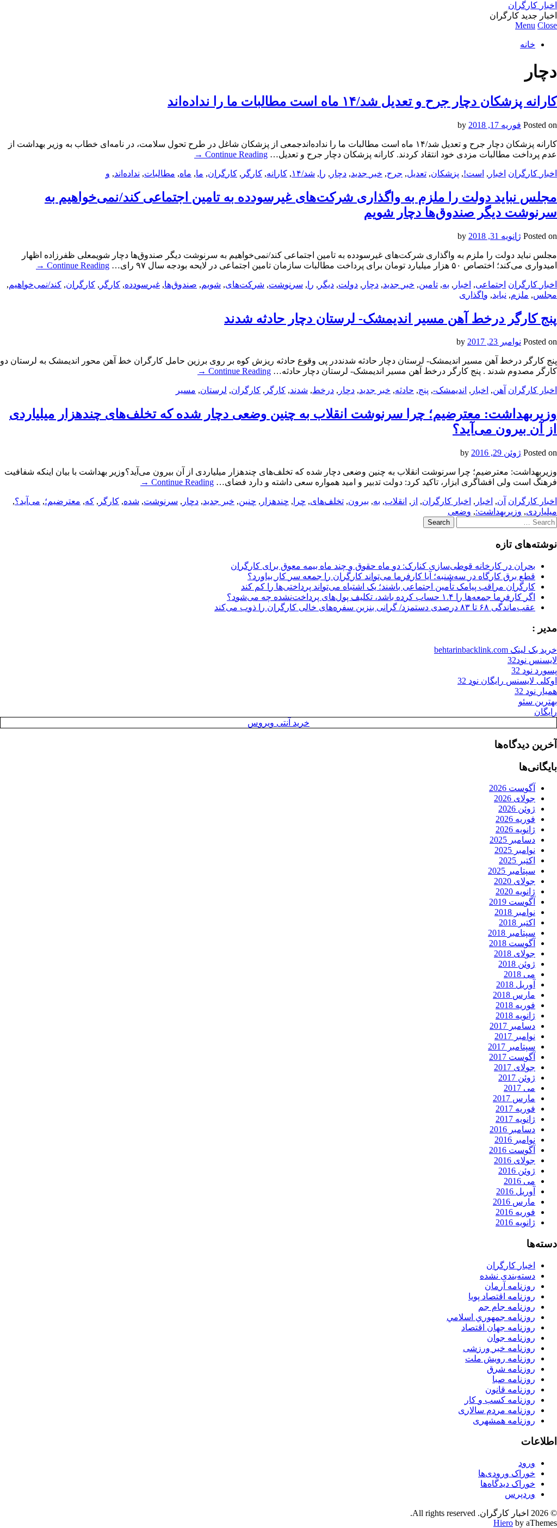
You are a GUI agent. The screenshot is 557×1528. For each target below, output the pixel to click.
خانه (527, 44)
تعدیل (416, 173)
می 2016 (519, 1181)
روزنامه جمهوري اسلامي (491, 1317)
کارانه (277, 173)
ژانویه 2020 (515, 891)
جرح (395, 173)
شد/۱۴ (303, 173)
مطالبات (159, 173)
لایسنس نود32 (532, 660)
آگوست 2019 (512, 901)
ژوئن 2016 (516, 1170)
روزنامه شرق (511, 1368)
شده (131, 501)
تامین (428, 284)
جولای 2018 (514, 953)
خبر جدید (366, 173)
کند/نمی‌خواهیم (35, 284)
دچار (338, 173)
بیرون (358, 501)
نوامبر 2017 (514, 1036)
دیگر (326, 284)
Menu (525, 25)
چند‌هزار (275, 501)
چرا (299, 501)
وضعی (459, 511)
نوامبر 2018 (514, 912)
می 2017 (519, 1088)
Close (547, 25)
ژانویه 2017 (515, 1119)
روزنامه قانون (510, 1389)
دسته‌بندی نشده (507, 1275)
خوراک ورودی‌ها (506, 1473)
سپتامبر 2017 (511, 1046)
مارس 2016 (514, 1201)
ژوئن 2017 (516, 1077)
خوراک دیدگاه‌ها (507, 1483)
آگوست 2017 (512, 1056)
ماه (185, 173)
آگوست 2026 (512, 788)
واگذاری (473, 294)
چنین (247, 501)
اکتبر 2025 (517, 860)
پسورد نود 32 (534, 670)
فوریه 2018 (515, 1005)
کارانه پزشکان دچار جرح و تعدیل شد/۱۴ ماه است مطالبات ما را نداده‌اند (362, 101)
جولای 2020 (514, 881)
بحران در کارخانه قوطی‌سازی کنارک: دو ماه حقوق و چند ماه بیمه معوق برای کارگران (383, 565)
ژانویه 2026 (515, 829)
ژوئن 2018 (516, 963)
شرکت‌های (244, 284)
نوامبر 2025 (514, 850)
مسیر (186, 390)
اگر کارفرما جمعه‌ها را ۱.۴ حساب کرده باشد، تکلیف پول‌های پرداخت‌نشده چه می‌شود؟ (381, 597)
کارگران (222, 173)
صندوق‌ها (180, 284)
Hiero (503, 1522)
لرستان (213, 390)
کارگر (252, 173)
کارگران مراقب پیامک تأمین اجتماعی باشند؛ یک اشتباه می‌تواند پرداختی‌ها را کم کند (388, 586)
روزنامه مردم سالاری (496, 1410)
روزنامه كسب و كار (500, 1399)
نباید (499, 294)
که (89, 501)
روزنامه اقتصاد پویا (501, 1296)
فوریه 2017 (515, 1108)
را (322, 173)
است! (473, 173)
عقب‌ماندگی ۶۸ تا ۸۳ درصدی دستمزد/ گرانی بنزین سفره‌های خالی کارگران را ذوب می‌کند (374, 607)
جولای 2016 (514, 1160)
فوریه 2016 (515, 1212)
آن (501, 501)
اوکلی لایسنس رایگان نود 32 (507, 680)
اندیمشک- (450, 390)
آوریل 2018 (515, 984)
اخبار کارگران (532, 5)
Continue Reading (231, 154)
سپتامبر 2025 (511, 870)
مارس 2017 (514, 1098)
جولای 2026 (514, 798)
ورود (526, 1463)
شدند (299, 390)
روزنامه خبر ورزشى (499, 1348)
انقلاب (396, 501)
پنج (423, 390)
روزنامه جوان (511, 1337)
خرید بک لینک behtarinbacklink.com (495, 649)
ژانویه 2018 (515, 1015)
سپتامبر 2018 (511, 932)
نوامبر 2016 (514, 1139)
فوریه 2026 (515, 819)
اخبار (497, 173)
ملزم (520, 294)
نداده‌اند (127, 173)
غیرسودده (142, 284)
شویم (211, 284)
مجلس (545, 294)
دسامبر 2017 (512, 1025)
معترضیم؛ (63, 501)
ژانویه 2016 (515, 1222)
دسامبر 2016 (512, 1129)
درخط (323, 390)
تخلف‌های (327, 501)
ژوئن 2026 (516, 808)
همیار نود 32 (536, 691)
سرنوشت (286, 284)
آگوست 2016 (512, 1150)
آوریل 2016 (515, 1191)
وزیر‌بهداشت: (498, 511)
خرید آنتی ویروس (278, 722)
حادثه (404, 390)
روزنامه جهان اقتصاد (498, 1327)
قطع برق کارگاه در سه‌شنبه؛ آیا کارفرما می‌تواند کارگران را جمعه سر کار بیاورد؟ (391, 576)
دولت (348, 284)
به (445, 284)
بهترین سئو (537, 701)
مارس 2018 (514, 994)
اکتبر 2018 (517, 922)
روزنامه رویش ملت (500, 1358)
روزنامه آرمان (510, 1286)
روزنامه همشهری (504, 1420)
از (414, 501)
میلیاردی (541, 511)
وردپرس (520, 1494)
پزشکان (445, 173)
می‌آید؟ (27, 501)
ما (199, 173)
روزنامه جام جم (506, 1306)
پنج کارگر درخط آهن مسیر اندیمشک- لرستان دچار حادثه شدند (390, 318)
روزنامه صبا (513, 1379)
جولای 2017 (514, 1067)
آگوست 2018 (512, 943)
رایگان (545, 711)
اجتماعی (490, 284)
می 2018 (519, 974)
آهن (499, 390)
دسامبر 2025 (512, 839)
